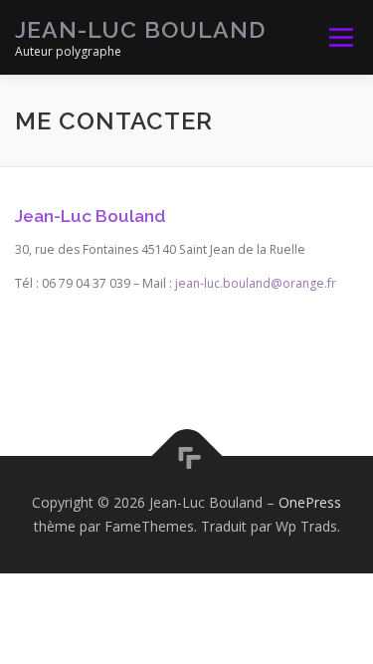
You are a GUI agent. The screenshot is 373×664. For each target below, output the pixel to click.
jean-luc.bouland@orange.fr (255, 283)
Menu (339, 37)
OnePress (310, 502)
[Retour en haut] (186, 456)
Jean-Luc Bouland (140, 29)
